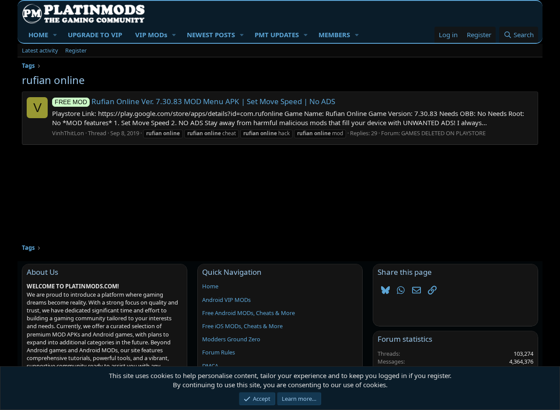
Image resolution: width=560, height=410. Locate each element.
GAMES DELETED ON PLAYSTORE (443, 133)
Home (210, 286)
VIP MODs (151, 34)
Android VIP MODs (226, 300)
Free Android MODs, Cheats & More (248, 313)
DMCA (210, 366)
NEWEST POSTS (211, 34)
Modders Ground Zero (231, 339)
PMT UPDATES (277, 34)
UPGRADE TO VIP (95, 34)
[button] (55, 35)
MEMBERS (334, 34)
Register (76, 50)
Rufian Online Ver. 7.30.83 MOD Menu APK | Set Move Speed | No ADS (195, 101)
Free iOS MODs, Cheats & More (242, 326)
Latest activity (40, 50)
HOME (38, 34)
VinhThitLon (68, 133)
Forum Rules (218, 352)
